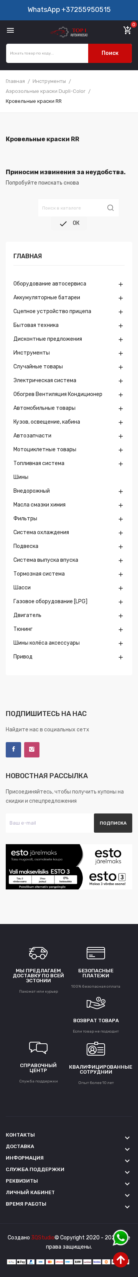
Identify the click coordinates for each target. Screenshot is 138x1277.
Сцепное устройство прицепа (52, 311)
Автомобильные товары (44, 408)
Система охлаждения (41, 532)
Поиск (110, 53)
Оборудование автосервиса (49, 283)
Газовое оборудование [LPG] (50, 601)
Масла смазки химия (39, 505)
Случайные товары (38, 366)
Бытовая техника (36, 325)
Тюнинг (23, 629)
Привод (23, 656)
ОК (69, 223)
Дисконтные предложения (47, 339)
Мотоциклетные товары (44, 449)
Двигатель (27, 615)
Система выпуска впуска (45, 560)
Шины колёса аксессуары (46, 643)
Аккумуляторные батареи (46, 297)
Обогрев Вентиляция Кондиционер (57, 394)
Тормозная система (39, 574)
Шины (20, 477)
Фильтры (25, 518)
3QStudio (42, 1237)
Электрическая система (44, 380)
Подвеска (25, 546)
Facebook (13, 749)
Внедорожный (31, 491)
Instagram (31, 749)
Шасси (22, 587)
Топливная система (38, 463)
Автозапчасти (32, 435)
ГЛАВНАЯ (27, 256)
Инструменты (31, 353)
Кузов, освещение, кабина (46, 422)
